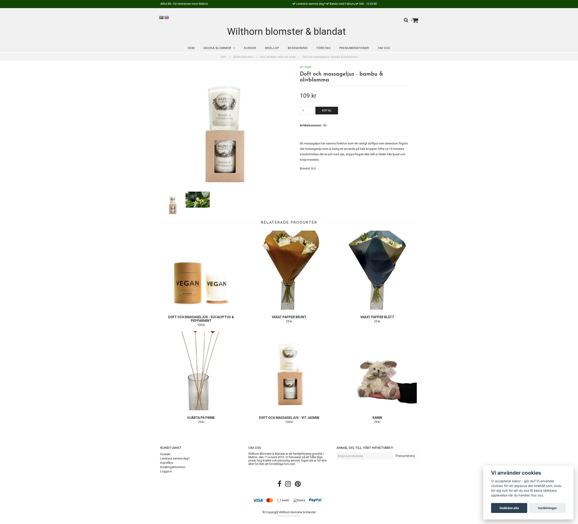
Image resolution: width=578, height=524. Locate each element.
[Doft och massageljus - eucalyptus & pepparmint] (201, 270)
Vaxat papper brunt (289, 317)
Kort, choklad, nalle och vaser (279, 56)
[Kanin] (377, 370)
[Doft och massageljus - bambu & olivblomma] (223, 127)
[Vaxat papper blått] (377, 270)
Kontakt (165, 454)
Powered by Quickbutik (289, 516)
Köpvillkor (166, 462)
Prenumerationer (354, 48)
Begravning (298, 48)
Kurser (250, 48)
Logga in (166, 471)
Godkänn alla (509, 508)
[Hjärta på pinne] (201, 370)
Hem (191, 48)
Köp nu (326, 110)
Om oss (384, 48)
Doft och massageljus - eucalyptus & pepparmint (201, 318)
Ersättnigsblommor (172, 467)
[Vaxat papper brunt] (289, 270)
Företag (324, 48)
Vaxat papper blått (377, 317)
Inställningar (547, 508)
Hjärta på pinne (201, 418)
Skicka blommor (218, 48)
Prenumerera (405, 456)
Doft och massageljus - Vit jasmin (289, 418)
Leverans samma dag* (175, 458)
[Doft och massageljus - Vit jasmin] (289, 370)
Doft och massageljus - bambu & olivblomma (330, 56)
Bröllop (272, 48)
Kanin (377, 418)
